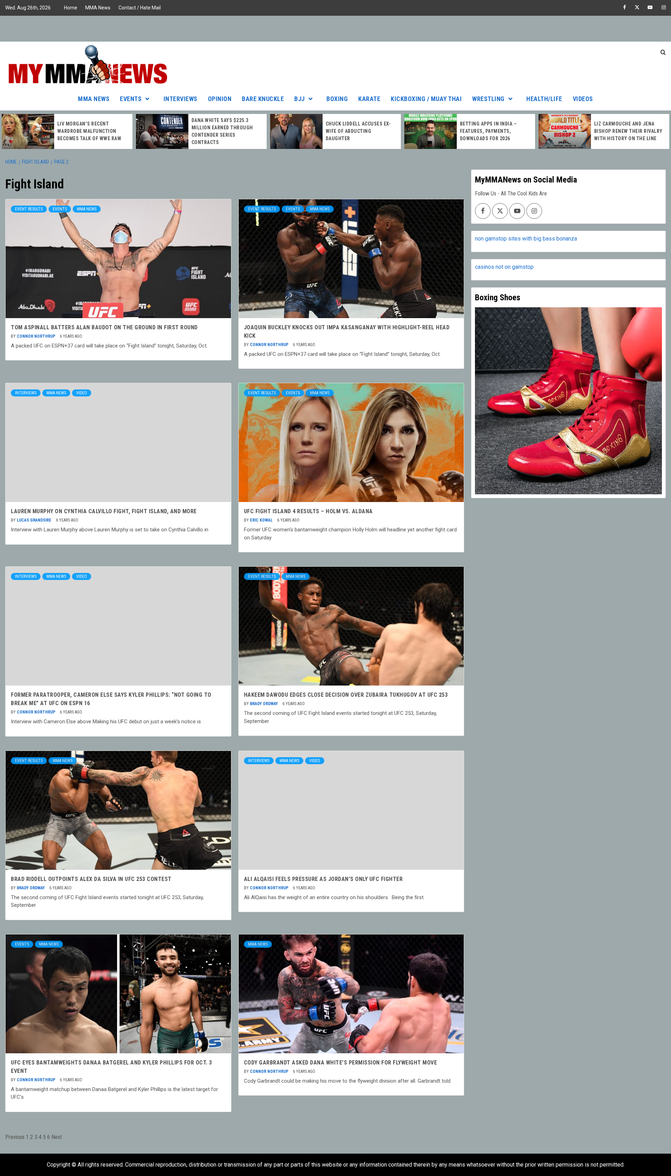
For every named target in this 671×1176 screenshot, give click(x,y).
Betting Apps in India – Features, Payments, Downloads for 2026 (488, 131)
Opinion (220, 98)
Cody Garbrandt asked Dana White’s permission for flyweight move (340, 1062)
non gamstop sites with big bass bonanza (526, 238)
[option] (67, 131)
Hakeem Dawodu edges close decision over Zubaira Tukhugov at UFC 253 (346, 694)
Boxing (337, 98)
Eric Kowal (262, 520)
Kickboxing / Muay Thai (426, 98)
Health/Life (544, 98)
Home (70, 7)
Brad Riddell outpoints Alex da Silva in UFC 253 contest (91, 879)
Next (56, 1137)
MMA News (97, 7)
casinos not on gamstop (504, 267)
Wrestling (488, 98)
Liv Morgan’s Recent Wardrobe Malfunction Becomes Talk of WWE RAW (89, 131)
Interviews (180, 98)
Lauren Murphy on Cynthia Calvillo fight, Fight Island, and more (104, 511)
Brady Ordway (264, 703)
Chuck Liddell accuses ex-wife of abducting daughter (358, 131)
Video (81, 392)
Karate (369, 98)
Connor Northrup (36, 336)
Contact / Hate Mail (139, 7)
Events (131, 98)
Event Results (29, 209)
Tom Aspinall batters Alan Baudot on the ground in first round (104, 327)
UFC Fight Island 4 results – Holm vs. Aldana (308, 511)
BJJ (299, 98)
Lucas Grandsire (34, 520)
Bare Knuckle (263, 98)
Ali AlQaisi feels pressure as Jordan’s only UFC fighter (323, 879)
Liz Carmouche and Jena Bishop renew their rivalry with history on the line (628, 131)
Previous (14, 1137)
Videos (583, 98)
